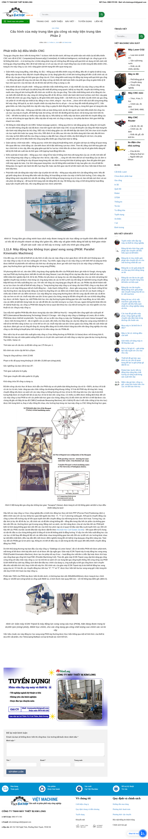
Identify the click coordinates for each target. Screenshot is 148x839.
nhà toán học (62, 530)
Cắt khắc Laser (120, 172)
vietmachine (66, 42)
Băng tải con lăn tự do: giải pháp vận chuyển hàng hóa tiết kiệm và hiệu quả (132, 280)
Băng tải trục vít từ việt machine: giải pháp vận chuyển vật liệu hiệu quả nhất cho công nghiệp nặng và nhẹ (132, 303)
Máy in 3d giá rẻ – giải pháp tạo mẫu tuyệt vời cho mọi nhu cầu (132, 350)
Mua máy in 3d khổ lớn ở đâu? (131, 327)
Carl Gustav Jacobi (75, 530)
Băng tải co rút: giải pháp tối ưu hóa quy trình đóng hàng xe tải (132, 270)
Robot (116, 193)
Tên (8, 760)
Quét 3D (117, 189)
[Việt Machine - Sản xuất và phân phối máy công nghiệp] (18, 11)
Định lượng (119, 227)
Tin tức (117, 206)
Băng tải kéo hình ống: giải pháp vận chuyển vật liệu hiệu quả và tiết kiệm (132, 250)
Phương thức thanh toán (121, 809)
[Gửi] (102, 14)
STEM (117, 197)
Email (43, 760)
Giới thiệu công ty (82, 804)
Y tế (116, 223)
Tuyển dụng (119, 215)
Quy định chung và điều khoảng (87, 809)
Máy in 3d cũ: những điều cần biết (131, 334)
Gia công (55, 28)
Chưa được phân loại (123, 176)
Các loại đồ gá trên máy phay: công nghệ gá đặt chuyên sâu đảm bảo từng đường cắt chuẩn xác (132, 317)
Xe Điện (117, 219)
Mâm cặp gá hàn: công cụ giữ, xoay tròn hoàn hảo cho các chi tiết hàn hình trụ (132, 384)
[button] (16, 21)
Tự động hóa (119, 210)
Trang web (78, 760)
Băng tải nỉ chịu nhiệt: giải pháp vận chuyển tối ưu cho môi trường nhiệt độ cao (132, 260)
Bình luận (10, 740)
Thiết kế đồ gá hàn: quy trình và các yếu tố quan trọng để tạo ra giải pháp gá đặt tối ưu (132, 361)
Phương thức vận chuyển (122, 814)
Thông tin (118, 202)
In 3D (116, 185)
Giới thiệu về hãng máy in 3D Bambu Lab (131, 342)
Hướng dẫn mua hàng (121, 804)
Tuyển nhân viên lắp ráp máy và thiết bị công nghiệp (132, 242)
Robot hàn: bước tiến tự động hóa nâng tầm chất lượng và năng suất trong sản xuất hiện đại (131, 373)
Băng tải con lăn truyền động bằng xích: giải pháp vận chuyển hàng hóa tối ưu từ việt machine (132, 290)
